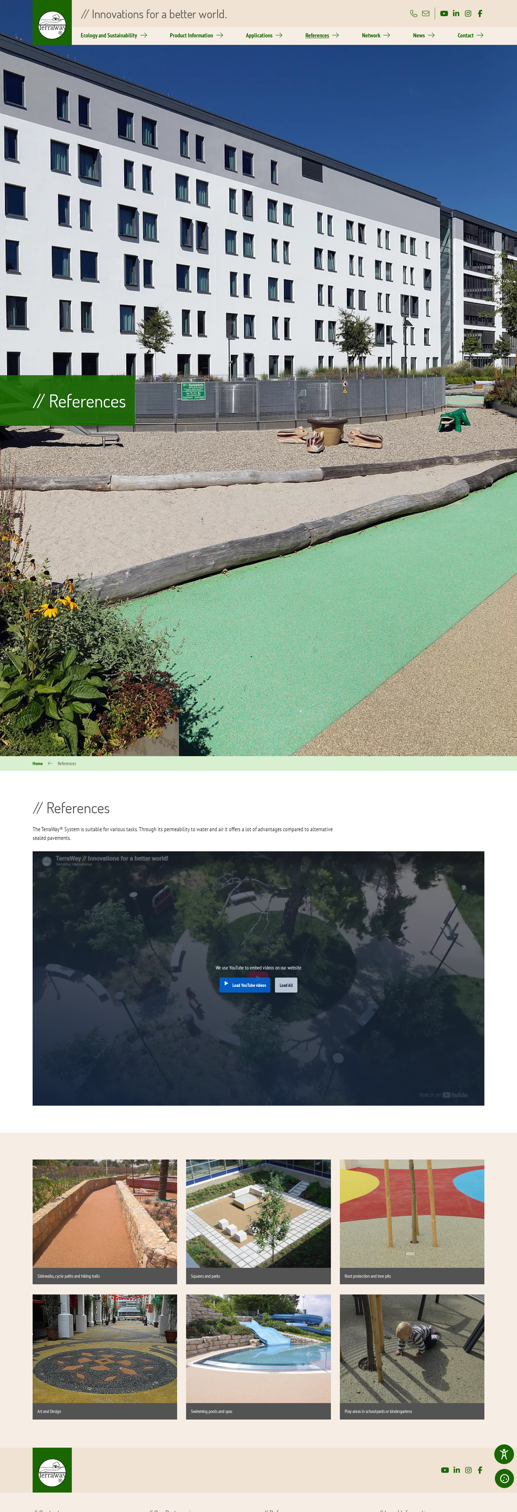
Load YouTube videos (249, 985)
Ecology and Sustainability (109, 35)
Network (371, 35)
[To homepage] (52, 22)
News (419, 35)
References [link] (317, 35)
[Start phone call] (413, 13)
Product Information (191, 35)
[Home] (52, 1470)
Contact (466, 35)
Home (38, 763)
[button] (504, 1478)
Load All (286, 985)
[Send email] (425, 13)
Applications (259, 35)
